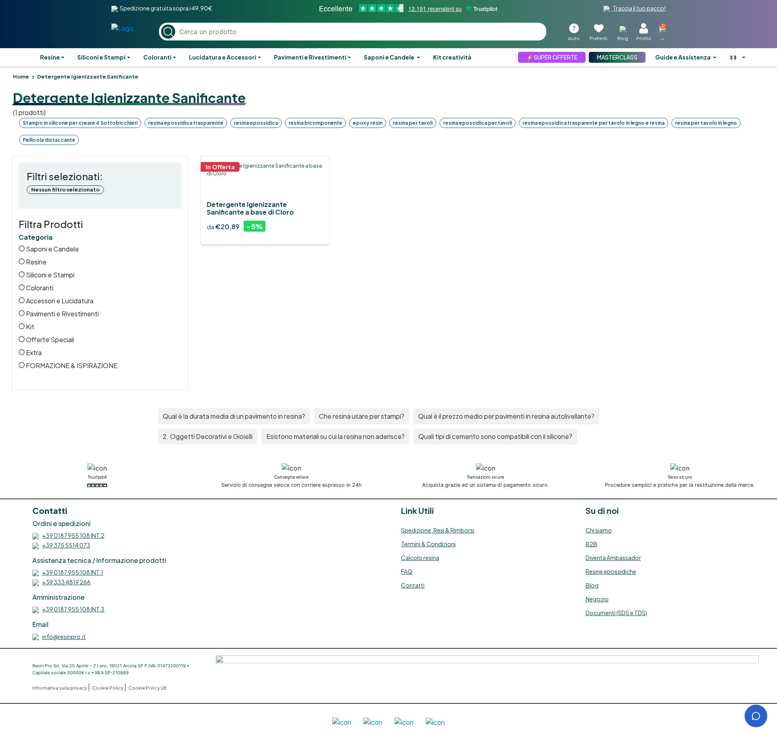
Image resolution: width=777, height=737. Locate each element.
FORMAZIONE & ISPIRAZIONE (71, 365)
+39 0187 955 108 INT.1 (72, 572)
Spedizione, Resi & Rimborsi (437, 530)
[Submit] (168, 32)
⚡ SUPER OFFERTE (551, 57)
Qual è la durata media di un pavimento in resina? (234, 416)
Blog (592, 585)
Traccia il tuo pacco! (639, 8)
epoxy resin (367, 123)
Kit (29, 326)
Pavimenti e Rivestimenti (310, 57)
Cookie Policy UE (147, 687)
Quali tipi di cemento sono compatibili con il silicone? (495, 436)
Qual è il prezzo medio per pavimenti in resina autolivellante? (506, 416)
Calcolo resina (420, 557)
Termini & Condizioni (428, 543)
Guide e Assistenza (683, 57)
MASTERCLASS (617, 57)
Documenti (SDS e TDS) (616, 612)
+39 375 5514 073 (66, 545)
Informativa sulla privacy (60, 687)
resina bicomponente (315, 123)
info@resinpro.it (64, 636)
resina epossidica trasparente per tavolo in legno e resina (593, 123)
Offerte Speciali (49, 339)
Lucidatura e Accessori (222, 57)
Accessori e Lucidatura (59, 300)
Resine (50, 57)
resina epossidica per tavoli (477, 123)
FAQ (406, 571)
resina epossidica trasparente (185, 123)
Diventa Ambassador (613, 557)
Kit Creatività (452, 57)
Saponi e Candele (389, 57)
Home (21, 76)
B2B (591, 543)
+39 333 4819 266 (66, 582)
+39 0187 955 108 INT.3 (73, 609)
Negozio (597, 599)
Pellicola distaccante (49, 140)
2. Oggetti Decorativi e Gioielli (208, 436)
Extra (33, 352)
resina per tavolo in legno (706, 123)
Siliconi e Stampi (101, 57)
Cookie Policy (108, 687)
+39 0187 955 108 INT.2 (73, 535)
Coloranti (157, 57)
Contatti (413, 585)
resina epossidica (256, 123)
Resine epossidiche (611, 571)
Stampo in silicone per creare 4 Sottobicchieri (80, 123)
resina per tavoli (413, 123)
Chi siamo (599, 530)
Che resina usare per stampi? (361, 416)
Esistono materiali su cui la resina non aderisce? (335, 436)
